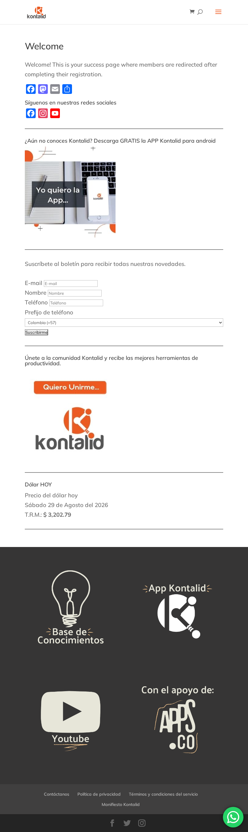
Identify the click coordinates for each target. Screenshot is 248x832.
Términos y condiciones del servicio (163, 794)
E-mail (33, 283)
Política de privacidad (99, 794)
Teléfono (36, 302)
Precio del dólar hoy (51, 495)
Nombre (35, 292)
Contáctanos (56, 794)
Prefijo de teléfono (49, 312)
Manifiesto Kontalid (121, 804)
